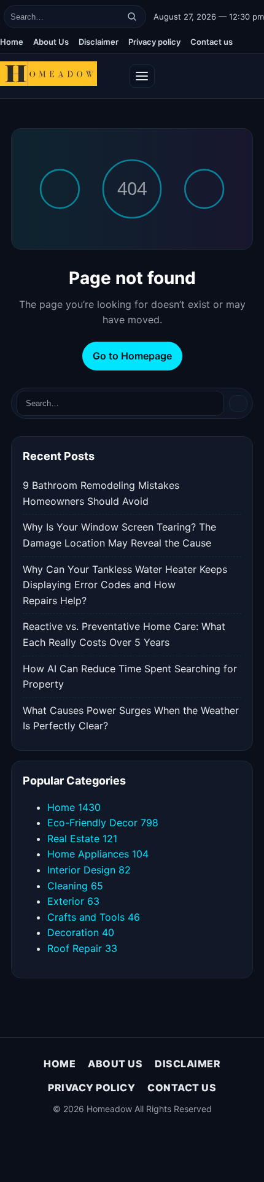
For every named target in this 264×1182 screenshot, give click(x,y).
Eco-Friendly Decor (102, 822)
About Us (51, 42)
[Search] (132, 16)
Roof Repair (82, 948)
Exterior (73, 901)
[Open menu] (142, 76)
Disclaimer (98, 42)
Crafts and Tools (93, 917)
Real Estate (82, 838)
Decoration (80, 932)
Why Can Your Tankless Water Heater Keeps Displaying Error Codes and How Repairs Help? (125, 585)
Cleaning (75, 886)
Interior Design (89, 870)
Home (11, 42)
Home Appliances (98, 854)
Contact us (211, 42)
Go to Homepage (132, 356)
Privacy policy (154, 42)
